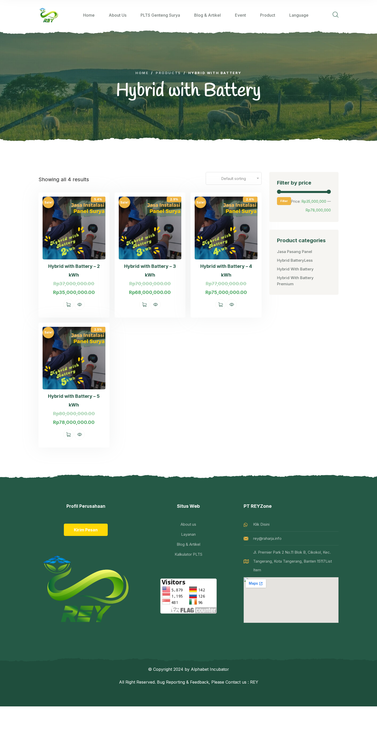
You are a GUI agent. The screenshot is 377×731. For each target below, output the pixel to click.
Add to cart (68, 304)
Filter (284, 201)
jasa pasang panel (294, 251)
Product (267, 15)
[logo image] (48, 15)
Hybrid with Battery (295, 269)
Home (89, 15)
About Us (117, 15)
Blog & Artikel (207, 15)
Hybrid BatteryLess (295, 260)
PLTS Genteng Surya (160, 15)
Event (240, 15)
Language (299, 15)
